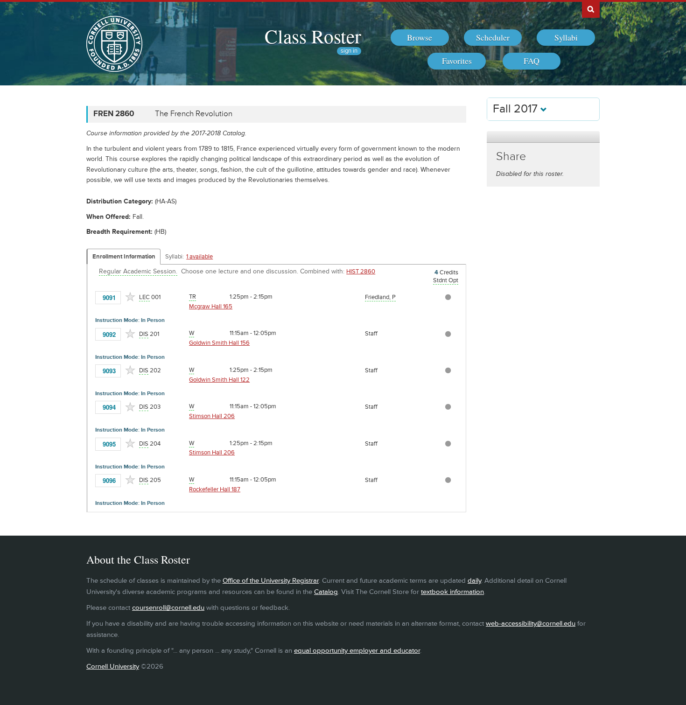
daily (474, 580)
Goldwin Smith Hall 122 (219, 380)
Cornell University (112, 666)
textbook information (452, 591)
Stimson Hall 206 (212, 416)
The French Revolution (193, 114)
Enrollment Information (123, 256)
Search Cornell (591, 9)
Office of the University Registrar (271, 580)
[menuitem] (420, 37)
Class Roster (313, 36)
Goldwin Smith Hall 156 (219, 343)
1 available (199, 257)
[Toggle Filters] (543, 137)
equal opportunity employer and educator (357, 650)
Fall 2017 (516, 109)
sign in (349, 51)
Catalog (326, 591)
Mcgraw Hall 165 (210, 306)
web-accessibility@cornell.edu (530, 623)
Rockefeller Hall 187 (214, 489)
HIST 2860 (360, 271)
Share (511, 156)
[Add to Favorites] (130, 297)
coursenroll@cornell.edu (168, 607)
